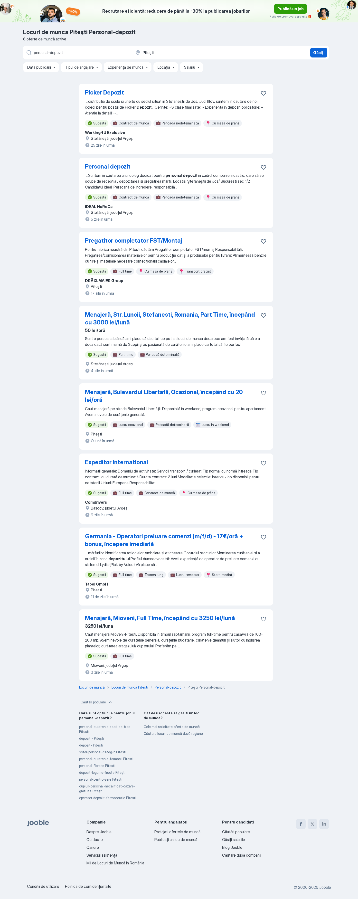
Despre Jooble (99, 831)
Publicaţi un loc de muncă (175, 839)
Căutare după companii (241, 855)
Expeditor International (116, 462)
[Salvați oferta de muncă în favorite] (263, 93)
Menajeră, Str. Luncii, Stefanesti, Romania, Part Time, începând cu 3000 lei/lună (170, 318)
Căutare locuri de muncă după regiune (173, 733)
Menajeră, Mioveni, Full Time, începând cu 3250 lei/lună (160, 618)
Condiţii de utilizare (43, 886)
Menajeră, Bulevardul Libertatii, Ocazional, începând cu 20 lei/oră (164, 395)
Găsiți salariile (233, 839)
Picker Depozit (104, 92)
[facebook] (301, 824)
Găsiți (318, 52)
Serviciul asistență (101, 855)
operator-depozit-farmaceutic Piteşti (107, 798)
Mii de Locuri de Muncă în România (115, 863)
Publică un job (290, 8)
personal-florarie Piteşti (97, 766)
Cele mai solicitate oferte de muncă (172, 727)
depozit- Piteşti (91, 745)
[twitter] (312, 824)
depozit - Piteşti (91, 738)
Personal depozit (108, 166)
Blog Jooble (232, 847)
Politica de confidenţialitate (88, 886)
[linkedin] (324, 824)
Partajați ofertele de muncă (177, 831)
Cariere (92, 847)
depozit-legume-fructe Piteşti (102, 772)
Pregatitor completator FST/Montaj (133, 240)
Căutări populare (93, 702)
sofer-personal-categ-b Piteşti (102, 752)
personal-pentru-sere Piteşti (100, 779)
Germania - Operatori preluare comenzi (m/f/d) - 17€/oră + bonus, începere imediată (164, 540)
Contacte (94, 839)
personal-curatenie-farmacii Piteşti (106, 759)
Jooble (325, 887)
